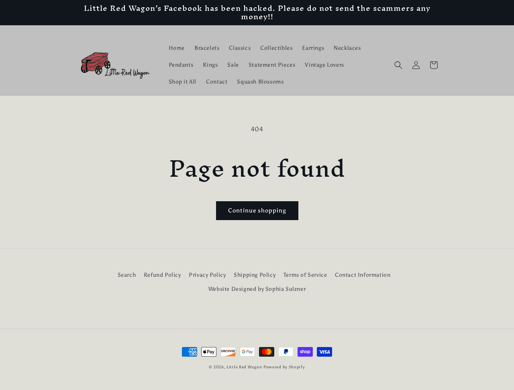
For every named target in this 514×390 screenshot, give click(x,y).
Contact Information (362, 275)
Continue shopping (257, 210)
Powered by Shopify (284, 367)
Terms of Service (305, 275)
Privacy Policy (207, 275)
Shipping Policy (254, 275)
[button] (398, 65)
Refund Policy (162, 275)
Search (127, 275)
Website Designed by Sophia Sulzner (257, 289)
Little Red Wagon (244, 367)
